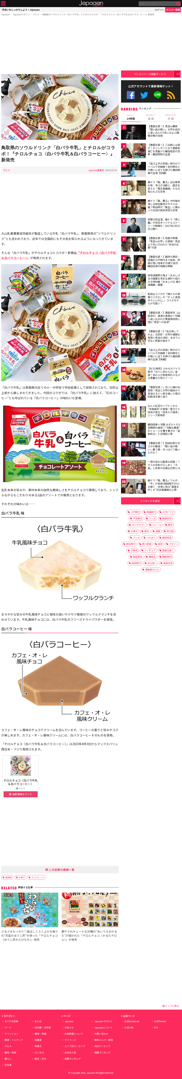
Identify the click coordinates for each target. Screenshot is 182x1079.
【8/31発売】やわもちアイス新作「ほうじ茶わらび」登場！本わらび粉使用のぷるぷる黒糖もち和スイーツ (164, 373)
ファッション (11, 1033)
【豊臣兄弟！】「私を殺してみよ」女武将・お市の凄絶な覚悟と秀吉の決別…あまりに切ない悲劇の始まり (164, 336)
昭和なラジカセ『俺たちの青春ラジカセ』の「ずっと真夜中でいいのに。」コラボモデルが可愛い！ (164, 298)
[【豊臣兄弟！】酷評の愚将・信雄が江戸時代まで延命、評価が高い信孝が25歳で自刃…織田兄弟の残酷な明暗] (133, 263)
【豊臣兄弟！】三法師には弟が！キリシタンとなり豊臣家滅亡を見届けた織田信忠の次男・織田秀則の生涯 (164, 149)
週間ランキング (102, 1052)
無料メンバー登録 (103, 1040)
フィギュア (150, 550)
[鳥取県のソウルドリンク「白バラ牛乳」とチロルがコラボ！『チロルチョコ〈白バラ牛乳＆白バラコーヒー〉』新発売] (60, 107)
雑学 (170, 524)
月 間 (170, 117)
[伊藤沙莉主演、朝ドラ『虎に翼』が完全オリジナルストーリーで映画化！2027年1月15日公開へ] (133, 226)
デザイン (173, 544)
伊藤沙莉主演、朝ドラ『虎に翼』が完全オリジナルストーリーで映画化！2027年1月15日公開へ (164, 224)
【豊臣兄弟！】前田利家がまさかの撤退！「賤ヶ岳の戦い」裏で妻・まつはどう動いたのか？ (164, 447)
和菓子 (38, 1046)
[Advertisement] (60, 45)
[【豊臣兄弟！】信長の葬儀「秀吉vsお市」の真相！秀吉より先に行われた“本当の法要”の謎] (133, 244)
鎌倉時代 (167, 556)
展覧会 (152, 556)
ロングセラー (139, 524)
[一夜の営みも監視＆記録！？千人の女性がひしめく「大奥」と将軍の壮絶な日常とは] (133, 468)
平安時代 (137, 518)
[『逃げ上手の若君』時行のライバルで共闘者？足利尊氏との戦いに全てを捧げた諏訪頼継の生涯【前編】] (133, 170)
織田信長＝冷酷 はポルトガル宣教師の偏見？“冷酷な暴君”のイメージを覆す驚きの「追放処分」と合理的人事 (164, 429)
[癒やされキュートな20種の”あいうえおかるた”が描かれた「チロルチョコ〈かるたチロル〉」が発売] (90, 910)
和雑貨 (38, 1040)
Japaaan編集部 (96, 170)
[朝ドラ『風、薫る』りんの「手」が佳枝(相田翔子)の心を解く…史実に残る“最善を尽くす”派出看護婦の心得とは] (133, 487)
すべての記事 (11, 1021)
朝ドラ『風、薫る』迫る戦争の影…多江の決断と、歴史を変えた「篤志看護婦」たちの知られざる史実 (164, 186)
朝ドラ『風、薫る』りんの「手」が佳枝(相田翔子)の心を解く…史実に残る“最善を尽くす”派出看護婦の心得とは (164, 486)
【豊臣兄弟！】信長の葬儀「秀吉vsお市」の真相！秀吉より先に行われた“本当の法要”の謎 (164, 242)
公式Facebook (130, 95)
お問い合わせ (101, 1033)
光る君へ (152, 563)
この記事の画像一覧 (61, 870)
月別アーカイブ (102, 1046)
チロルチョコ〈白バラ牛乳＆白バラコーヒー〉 (21, 782)
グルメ (36, 14)
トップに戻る (172, 1005)
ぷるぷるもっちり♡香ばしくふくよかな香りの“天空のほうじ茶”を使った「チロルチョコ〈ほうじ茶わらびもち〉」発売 (29, 935)
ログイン (159, 9)
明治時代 (130, 544)
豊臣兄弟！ (168, 550)
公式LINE (157, 95)
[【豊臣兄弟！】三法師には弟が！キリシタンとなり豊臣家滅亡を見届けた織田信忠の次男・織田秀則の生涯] (133, 151)
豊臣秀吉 (137, 556)
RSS (171, 95)
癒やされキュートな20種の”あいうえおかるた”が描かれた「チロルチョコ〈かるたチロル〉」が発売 (89, 935)
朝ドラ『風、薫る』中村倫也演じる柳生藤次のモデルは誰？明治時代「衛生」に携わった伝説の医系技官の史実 (164, 205)
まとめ (38, 1021)
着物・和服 (40, 1033)
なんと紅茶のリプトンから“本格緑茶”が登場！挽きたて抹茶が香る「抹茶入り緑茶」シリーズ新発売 (164, 410)
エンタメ (39, 1052)
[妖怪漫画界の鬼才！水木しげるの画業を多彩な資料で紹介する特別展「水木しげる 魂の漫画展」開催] (133, 282)
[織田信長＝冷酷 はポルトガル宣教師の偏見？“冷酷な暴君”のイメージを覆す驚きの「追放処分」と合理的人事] (133, 431)
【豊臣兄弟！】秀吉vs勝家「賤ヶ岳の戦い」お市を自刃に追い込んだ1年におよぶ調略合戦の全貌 (164, 131)
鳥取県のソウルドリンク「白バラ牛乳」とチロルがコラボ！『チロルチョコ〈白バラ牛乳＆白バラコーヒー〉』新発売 (98, 14)
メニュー (3, 3)
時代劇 (170, 531)
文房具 (134, 550)
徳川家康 (146, 544)
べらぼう (151, 537)
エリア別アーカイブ (75, 1046)
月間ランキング (73, 1058)
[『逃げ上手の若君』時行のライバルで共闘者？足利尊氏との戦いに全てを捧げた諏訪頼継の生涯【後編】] (133, 356)
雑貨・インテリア (14, 1040)
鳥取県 (8, 877)
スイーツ (156, 524)
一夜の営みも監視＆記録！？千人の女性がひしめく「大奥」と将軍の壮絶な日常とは (164, 465)
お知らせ (69, 1027)
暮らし (8, 1058)
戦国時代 (151, 512)
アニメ (152, 518)
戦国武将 (167, 518)
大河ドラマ (168, 512)
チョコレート (37, 877)
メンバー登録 (173, 9)
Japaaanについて (103, 1027)
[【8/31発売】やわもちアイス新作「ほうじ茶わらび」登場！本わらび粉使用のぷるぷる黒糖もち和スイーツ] (133, 375)
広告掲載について (74, 1033)
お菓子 (22, 877)
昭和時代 (136, 563)
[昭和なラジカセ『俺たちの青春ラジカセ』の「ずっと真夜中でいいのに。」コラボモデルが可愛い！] (133, 300)
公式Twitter (144, 95)
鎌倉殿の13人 (152, 569)
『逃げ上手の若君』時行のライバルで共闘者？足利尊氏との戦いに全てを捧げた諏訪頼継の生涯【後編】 (164, 354)
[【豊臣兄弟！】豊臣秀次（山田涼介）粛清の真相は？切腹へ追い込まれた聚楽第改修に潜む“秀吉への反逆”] (133, 319)
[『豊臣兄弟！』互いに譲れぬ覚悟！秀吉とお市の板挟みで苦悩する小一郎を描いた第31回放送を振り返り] (133, 394)
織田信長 (167, 537)
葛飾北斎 (168, 563)
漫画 (158, 531)
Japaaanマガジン (21, 14)
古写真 (8, 1065)
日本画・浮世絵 (43, 1027)
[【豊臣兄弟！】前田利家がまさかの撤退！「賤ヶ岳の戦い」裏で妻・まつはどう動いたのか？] (133, 449)
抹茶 (160, 544)
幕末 (146, 531)
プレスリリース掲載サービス (150, 74)
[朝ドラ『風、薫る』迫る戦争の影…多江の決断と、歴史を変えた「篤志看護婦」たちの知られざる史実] (133, 189)
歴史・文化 (40, 1058)
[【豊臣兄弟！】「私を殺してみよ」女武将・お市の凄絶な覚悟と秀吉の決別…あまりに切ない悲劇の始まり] (133, 338)
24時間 (131, 117)
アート (8, 1027)
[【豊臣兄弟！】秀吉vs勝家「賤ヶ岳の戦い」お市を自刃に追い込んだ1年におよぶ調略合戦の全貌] (133, 133)
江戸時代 (135, 512)
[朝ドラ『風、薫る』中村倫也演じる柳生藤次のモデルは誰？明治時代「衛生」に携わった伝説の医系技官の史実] (133, 207)
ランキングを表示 (150, 501)
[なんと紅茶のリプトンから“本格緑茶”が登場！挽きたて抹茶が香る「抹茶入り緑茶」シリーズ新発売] (133, 412)
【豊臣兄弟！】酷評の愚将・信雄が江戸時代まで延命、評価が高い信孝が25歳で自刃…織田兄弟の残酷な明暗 (164, 261)
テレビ (136, 537)
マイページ (70, 1040)
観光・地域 (10, 1052)
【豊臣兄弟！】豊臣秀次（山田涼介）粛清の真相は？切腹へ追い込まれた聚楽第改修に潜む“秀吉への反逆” (164, 317)
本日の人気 (70, 1052)
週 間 (150, 117)
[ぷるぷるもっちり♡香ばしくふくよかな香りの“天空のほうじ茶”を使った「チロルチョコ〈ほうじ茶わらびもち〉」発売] (29, 910)
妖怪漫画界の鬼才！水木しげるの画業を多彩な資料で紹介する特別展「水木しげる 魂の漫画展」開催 (164, 280)
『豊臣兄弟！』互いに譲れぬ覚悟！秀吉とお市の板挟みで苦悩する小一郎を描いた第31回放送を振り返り (164, 391)
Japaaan (91, 4)
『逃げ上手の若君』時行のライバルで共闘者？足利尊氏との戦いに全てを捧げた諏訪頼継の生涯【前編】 (164, 168)
